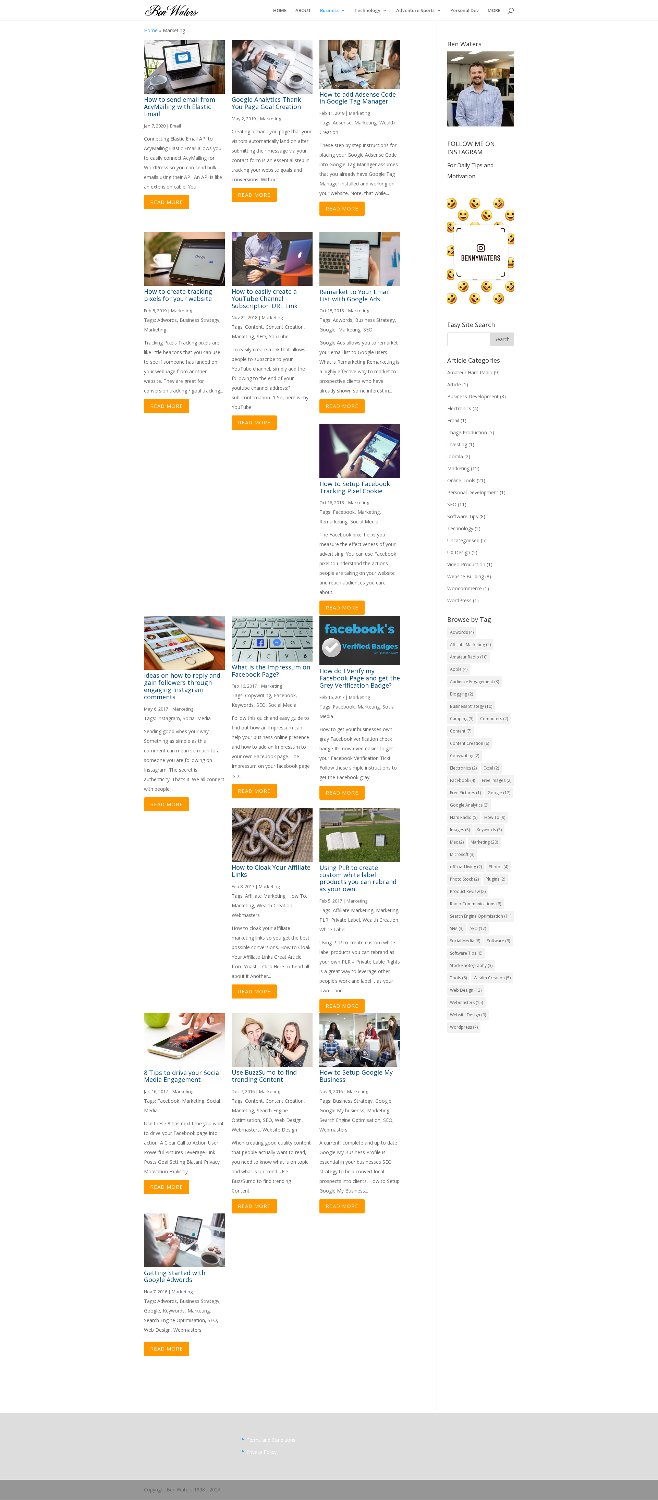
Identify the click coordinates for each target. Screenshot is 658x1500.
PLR (323, 920)
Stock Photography (471, 965)
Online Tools (461, 480)
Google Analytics (469, 805)
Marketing (270, 119)
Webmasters (246, 915)
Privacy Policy (261, 1452)
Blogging (461, 694)
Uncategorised (463, 540)
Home (151, 30)
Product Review (468, 891)
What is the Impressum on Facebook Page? (271, 670)
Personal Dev (464, 10)
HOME (280, 10)
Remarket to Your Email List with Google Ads (354, 295)
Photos (498, 867)
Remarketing (333, 521)
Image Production (467, 432)
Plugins (495, 879)
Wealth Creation (274, 905)
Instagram (168, 718)
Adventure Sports (415, 10)
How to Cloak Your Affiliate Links (271, 871)
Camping (461, 719)
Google (327, 329)
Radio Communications (475, 904)
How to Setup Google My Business (356, 1076)
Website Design (280, 1129)
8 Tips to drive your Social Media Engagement (182, 1076)
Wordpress (464, 1027)
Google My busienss (341, 1110)
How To (297, 896)
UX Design (458, 552)
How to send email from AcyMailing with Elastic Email (179, 106)
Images (460, 830)
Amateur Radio (468, 657)
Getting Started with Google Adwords (174, 1276)
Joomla (455, 456)
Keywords (243, 705)
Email (175, 126)
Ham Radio (463, 817)
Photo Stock (464, 879)
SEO (261, 336)
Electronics (459, 408)
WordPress (459, 600)
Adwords (167, 320)
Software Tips (462, 516)
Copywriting (258, 695)
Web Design (288, 1120)
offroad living (466, 867)
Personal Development (472, 492)
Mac (457, 842)
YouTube (279, 336)
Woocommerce (464, 588)
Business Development (473, 396)
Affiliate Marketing (265, 896)
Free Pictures (465, 793)
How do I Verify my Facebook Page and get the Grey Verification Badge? (359, 678)
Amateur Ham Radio (469, 372)
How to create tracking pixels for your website (178, 295)
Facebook (344, 512)
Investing (457, 444)
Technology (367, 10)
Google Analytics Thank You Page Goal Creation (266, 103)
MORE (494, 10)
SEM (456, 928)
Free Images (496, 780)
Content (254, 327)
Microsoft (462, 854)
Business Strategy (199, 320)
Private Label (345, 920)
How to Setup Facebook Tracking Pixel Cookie (354, 487)
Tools (458, 978)
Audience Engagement (474, 682)
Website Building (465, 576)
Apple (458, 669)
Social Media (364, 521)
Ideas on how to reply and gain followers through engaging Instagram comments (182, 686)
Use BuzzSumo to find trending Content (264, 1076)
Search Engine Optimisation (349, 1120)
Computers (494, 719)
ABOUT (303, 10)
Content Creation (285, 327)
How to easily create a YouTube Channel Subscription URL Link (264, 298)
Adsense (342, 122)
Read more (166, 201)
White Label (332, 929)
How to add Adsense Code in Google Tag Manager (357, 98)
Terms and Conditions (270, 1440)
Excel (491, 768)
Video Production (466, 564)
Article (454, 384)
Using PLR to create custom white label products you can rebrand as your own (358, 878)
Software (498, 941)
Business (329, 10)
